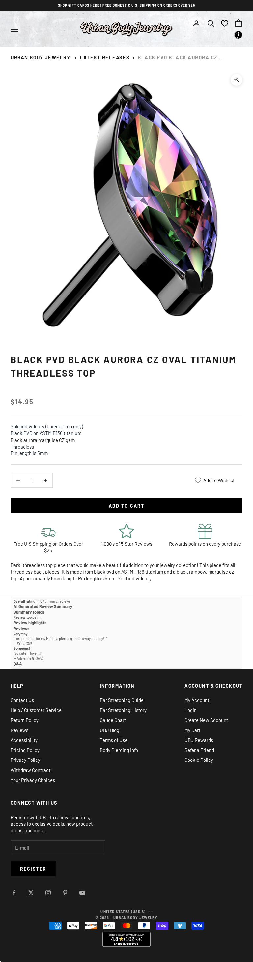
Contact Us (22, 700)
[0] (224, 23)
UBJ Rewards (198, 740)
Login (190, 710)
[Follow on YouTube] (82, 892)
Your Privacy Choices (33, 780)
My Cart (192, 730)
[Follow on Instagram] (48, 892)
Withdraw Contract (30, 770)
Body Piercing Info (119, 750)
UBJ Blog (109, 730)
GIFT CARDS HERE (83, 5)
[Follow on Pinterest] (65, 892)
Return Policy (25, 720)
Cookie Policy (198, 760)
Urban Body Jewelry (40, 57)
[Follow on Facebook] (14, 892)
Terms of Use (113, 740)
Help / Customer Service (36, 710)
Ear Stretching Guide (122, 700)
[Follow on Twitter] (31, 892)
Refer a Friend (199, 750)
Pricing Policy (25, 750)
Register (33, 869)
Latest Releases (105, 57)
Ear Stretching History (123, 710)
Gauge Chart (113, 720)
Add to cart (126, 506)
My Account (196, 700)
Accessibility (24, 740)
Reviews (19, 730)
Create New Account (206, 720)
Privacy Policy (25, 760)
